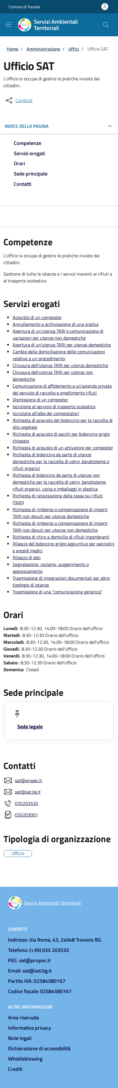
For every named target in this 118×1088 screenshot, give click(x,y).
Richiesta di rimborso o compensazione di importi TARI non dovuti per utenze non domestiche (60, 526)
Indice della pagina (27, 126)
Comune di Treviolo (24, 7)
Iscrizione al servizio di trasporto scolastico (54, 406)
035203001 (26, 814)
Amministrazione (43, 48)
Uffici (73, 48)
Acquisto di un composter (37, 317)
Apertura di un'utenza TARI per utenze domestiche (62, 344)
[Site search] (106, 24)
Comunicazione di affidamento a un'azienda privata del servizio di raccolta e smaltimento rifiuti (62, 389)
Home (12, 48)
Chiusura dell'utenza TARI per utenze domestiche (60, 365)
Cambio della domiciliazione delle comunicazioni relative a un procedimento (59, 355)
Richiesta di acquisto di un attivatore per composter (63, 447)
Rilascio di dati (27, 557)
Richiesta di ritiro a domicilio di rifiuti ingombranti (61, 536)
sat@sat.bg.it (28, 791)
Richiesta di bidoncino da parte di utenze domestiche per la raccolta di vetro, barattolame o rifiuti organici (61, 461)
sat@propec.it (28, 780)
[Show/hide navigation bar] (8, 24)
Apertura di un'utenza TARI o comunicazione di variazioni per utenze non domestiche (58, 334)
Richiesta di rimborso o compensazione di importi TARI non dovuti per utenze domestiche (60, 513)
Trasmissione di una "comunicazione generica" (57, 591)
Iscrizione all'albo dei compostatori (46, 413)
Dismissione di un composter (40, 399)
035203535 (26, 803)
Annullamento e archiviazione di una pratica (56, 324)
